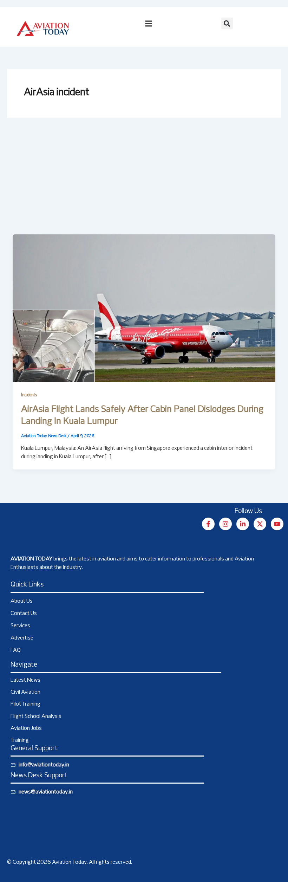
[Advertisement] (144, 181)
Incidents (29, 395)
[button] (227, 23)
